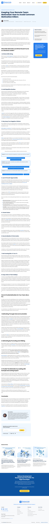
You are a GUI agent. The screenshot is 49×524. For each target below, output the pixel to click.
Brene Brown (13, 344)
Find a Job (24, 2)
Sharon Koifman (6, 20)
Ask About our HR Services (44, 522)
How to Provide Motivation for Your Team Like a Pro (40, 36)
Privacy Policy (33, 522)
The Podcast (29, 510)
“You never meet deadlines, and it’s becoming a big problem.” (15, 168)
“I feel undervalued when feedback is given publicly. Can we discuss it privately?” (12, 174)
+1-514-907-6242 (5, 510)
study (7, 65)
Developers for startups (41, 510)
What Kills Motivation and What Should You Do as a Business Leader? (40, 32)
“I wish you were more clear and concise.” (16, 159)
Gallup (19, 351)
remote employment (10, 56)
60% (9, 192)
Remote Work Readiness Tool (31, 511)
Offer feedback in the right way (6, 128)
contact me (3, 406)
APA (19, 142)
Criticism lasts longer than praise (17, 139)
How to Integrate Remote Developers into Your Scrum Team (39, 461)
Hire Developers (19, 511)
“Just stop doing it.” (26, 174)
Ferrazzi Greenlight (20, 328)
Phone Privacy (38, 522)
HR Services (18, 510)
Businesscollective (4, 355)
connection (22, 230)
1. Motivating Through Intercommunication (38, 39)
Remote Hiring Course (30, 515)
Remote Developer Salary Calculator (32, 514)
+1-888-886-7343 (39, 2)
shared (14, 244)
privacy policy (11, 518)
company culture (8, 219)
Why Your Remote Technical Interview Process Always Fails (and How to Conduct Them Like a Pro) (8, 462)
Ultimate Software (10, 384)
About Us (33, 2)
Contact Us (44, 2)
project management (6, 116)
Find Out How (39, 55)
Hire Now (20, 2)
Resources (28, 2)
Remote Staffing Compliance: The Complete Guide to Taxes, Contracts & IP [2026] (24, 461)
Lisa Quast (10, 318)
